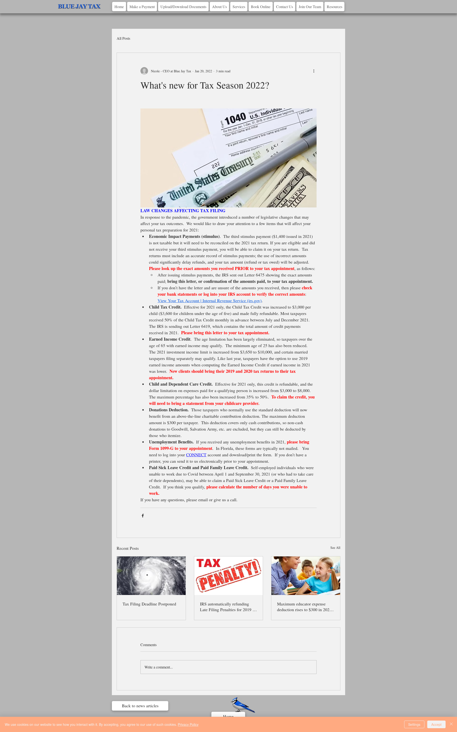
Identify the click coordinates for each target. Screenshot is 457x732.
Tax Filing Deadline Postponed (149, 604)
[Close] (451, 724)
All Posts (123, 38)
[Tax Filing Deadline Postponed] (151, 575)
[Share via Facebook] (142, 515)
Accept (436, 724)
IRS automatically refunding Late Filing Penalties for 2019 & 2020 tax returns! (228, 606)
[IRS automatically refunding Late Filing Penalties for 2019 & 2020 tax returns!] (228, 575)
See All (335, 547)
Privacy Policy (188, 724)
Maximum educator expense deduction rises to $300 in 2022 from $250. (304, 606)
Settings (414, 724)
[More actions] (314, 71)
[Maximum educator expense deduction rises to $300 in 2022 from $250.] (305, 575)
